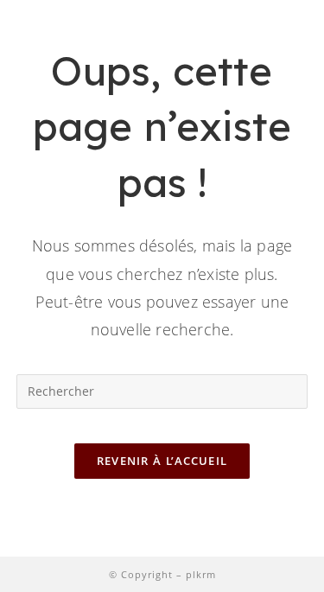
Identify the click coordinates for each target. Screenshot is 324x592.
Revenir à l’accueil (162, 460)
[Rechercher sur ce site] (162, 389)
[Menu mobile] (299, 44)
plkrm (201, 574)
